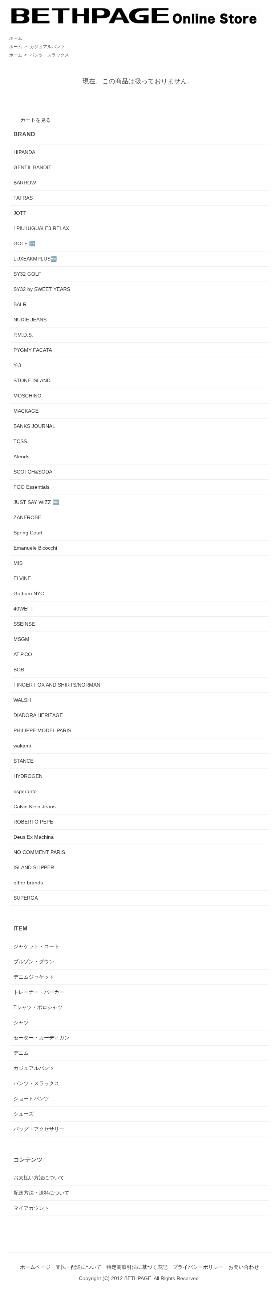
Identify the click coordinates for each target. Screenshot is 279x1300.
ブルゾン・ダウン (33, 961)
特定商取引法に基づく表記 (136, 1267)
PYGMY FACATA (32, 350)
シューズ (23, 1114)
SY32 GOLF (27, 274)
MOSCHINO (27, 396)
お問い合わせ (244, 1267)
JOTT (20, 213)
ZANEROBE (27, 517)
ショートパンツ (31, 1098)
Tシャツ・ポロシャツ (37, 1007)
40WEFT (23, 609)
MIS (18, 563)
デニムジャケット (33, 977)
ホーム (15, 38)
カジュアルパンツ (47, 46)
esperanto (25, 791)
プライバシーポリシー (198, 1267)
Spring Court (28, 533)
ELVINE (22, 578)
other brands (28, 883)
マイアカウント (31, 1208)
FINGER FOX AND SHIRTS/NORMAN (56, 685)
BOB (18, 669)
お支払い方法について (38, 1177)
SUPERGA (25, 898)
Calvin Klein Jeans (34, 806)
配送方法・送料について (41, 1193)
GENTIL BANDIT (32, 167)
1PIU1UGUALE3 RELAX (41, 228)
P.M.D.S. (23, 335)
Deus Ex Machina (33, 837)
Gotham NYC (28, 593)
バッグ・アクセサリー (38, 1129)
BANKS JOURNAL (34, 426)
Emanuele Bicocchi (35, 548)
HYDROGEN (28, 776)
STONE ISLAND (31, 380)
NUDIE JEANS (29, 319)
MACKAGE (26, 411)
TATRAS (23, 198)
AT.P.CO (22, 654)
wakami (22, 746)
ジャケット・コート (36, 946)
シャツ (21, 1022)
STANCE (23, 761)
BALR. (20, 304)
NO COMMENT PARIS (39, 852)
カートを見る (35, 120)
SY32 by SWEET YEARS (41, 289)
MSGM (21, 639)
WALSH (22, 700)
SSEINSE (24, 624)
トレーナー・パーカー (38, 992)
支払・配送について (78, 1267)
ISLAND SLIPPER (33, 867)
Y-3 (17, 365)
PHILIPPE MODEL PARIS (42, 730)
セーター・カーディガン (41, 1038)
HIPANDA (24, 152)
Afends (21, 456)
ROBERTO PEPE (33, 822)
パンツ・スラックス (49, 55)
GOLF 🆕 (24, 243)
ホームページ (35, 1267)
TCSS (20, 441)
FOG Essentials (31, 487)
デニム (21, 1053)
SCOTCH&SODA (32, 472)
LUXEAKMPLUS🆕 (35, 259)
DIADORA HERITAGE (38, 715)
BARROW (24, 183)
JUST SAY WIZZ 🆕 (36, 502)
